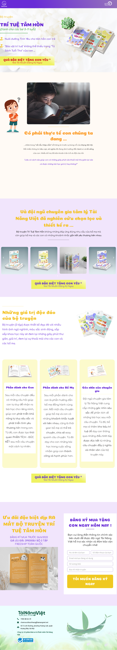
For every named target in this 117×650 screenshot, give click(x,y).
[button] (3, 258)
